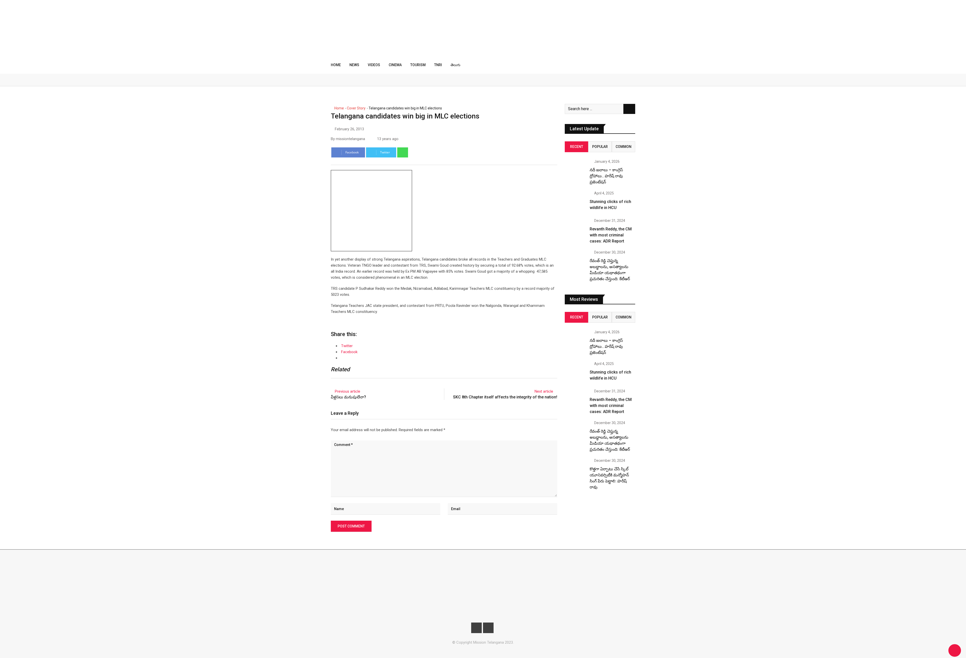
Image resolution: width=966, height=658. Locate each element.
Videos (374, 65)
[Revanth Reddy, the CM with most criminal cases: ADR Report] (575, 229)
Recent (576, 147)
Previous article (347, 391)
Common (623, 147)
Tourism (418, 65)
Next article (544, 391)
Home (336, 65)
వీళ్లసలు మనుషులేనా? (348, 397)
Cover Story (356, 108)
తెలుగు (455, 65)
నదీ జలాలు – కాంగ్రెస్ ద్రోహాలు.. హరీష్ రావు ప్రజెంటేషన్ (606, 176)
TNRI (438, 65)
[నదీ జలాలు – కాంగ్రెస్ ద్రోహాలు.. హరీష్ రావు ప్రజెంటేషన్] (575, 170)
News (354, 65)
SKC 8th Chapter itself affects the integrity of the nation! (505, 397)
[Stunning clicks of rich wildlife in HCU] (575, 202)
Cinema (395, 65)
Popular (600, 147)
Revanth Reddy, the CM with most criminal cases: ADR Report (611, 235)
